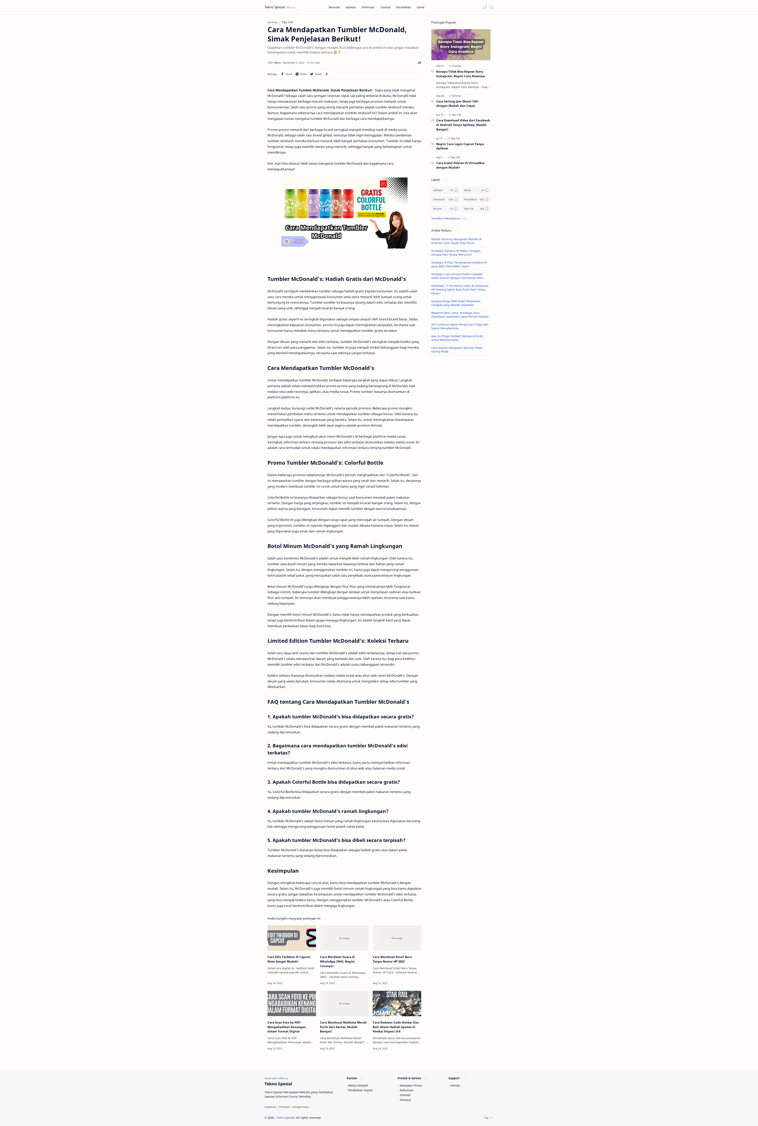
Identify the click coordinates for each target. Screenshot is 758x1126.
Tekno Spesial (275, 7)
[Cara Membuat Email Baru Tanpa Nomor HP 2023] (397, 938)
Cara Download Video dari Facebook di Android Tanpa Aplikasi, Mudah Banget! (463, 124)
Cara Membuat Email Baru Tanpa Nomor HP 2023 (392, 959)
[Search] (491, 7)
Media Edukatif (358, 1085)
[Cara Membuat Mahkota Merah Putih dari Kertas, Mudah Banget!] (344, 1003)
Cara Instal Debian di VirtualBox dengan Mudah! (460, 165)
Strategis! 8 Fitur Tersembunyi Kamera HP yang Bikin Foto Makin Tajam (459, 264)
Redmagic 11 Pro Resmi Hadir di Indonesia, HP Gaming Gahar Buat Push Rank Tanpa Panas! (460, 289)
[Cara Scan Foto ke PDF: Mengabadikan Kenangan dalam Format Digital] (291, 1003)
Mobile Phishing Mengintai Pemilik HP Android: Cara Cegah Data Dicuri (456, 241)
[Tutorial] (456, 66)
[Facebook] (270, 1107)
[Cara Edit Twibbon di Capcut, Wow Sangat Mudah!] (291, 938)
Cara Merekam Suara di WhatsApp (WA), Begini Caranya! (337, 961)
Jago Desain (348, 1117)
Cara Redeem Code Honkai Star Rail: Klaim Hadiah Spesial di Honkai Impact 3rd (396, 1026)
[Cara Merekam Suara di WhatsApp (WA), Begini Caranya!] (344, 938)
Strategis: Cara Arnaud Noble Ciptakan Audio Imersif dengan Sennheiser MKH (457, 276)
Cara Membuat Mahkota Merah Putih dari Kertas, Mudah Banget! (343, 1026)
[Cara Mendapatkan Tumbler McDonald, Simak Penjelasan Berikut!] (344, 213)
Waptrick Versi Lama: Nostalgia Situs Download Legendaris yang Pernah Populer (460, 314)
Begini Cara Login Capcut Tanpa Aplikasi (460, 146)
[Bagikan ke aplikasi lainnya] (326, 74)
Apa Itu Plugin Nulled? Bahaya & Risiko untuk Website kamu (457, 338)
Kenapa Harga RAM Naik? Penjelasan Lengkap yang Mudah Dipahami (455, 303)
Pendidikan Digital (360, 1090)
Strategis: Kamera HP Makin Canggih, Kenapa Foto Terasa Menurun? (456, 252)
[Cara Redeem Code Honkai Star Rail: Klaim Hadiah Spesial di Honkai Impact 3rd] (397, 1003)
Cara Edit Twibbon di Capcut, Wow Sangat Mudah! (289, 959)
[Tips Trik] (456, 114)
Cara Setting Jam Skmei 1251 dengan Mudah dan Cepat (457, 103)
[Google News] (301, 1107)
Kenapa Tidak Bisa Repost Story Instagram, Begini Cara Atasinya (460, 73)
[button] (485, 7)
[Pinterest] (284, 1107)
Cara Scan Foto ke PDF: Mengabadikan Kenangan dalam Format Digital (286, 1026)
